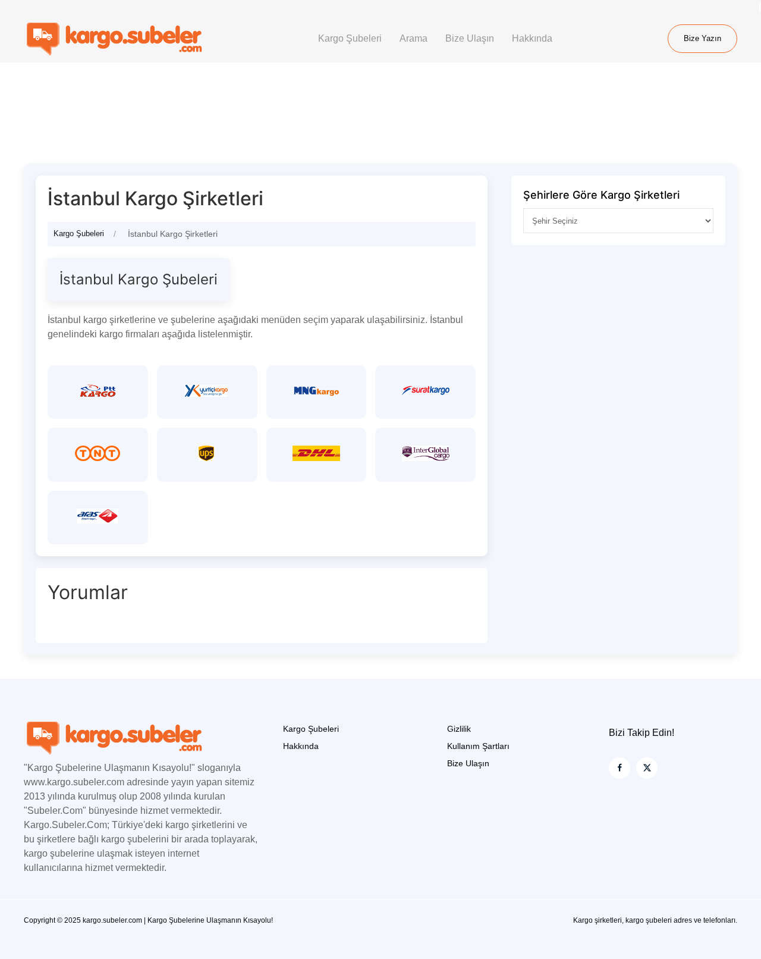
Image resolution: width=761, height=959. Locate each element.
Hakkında (532, 38)
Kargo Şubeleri (350, 38)
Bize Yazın (702, 38)
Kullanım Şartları (478, 746)
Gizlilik (459, 729)
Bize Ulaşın (469, 38)
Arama (413, 38)
